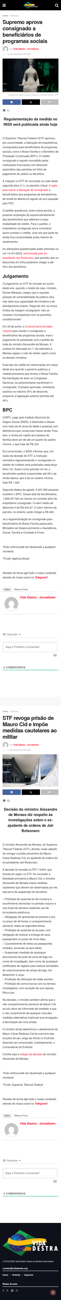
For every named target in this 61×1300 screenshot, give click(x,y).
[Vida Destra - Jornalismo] (11, 603)
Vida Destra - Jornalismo (26, 48)
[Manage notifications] (53, 1292)
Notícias (16, 1274)
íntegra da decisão (31, 1054)
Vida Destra (20, 1261)
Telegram (41, 577)
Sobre (7, 589)
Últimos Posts (21, 589)
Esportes (28, 1274)
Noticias (14, 15)
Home (5, 15)
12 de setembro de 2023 (19, 53)
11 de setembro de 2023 (19, 749)
